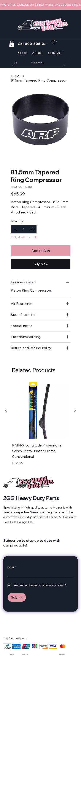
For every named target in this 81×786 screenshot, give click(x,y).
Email (12, 567)
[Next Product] (75, 410)
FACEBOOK (63, 4)
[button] (11, 44)
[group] (40, 424)
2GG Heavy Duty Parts (31, 498)
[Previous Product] (5, 410)
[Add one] (32, 229)
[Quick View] (40, 410)
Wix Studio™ (48, 656)
